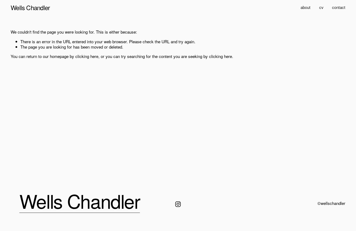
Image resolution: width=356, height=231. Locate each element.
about (305, 7)
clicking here (86, 56)
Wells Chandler (30, 7)
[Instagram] (178, 204)
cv (321, 7)
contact (338, 7)
